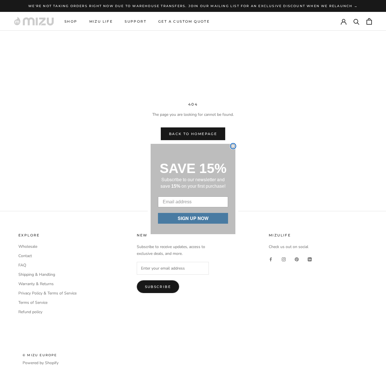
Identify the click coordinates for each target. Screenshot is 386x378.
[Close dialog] (233, 146)
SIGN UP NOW (193, 218)
